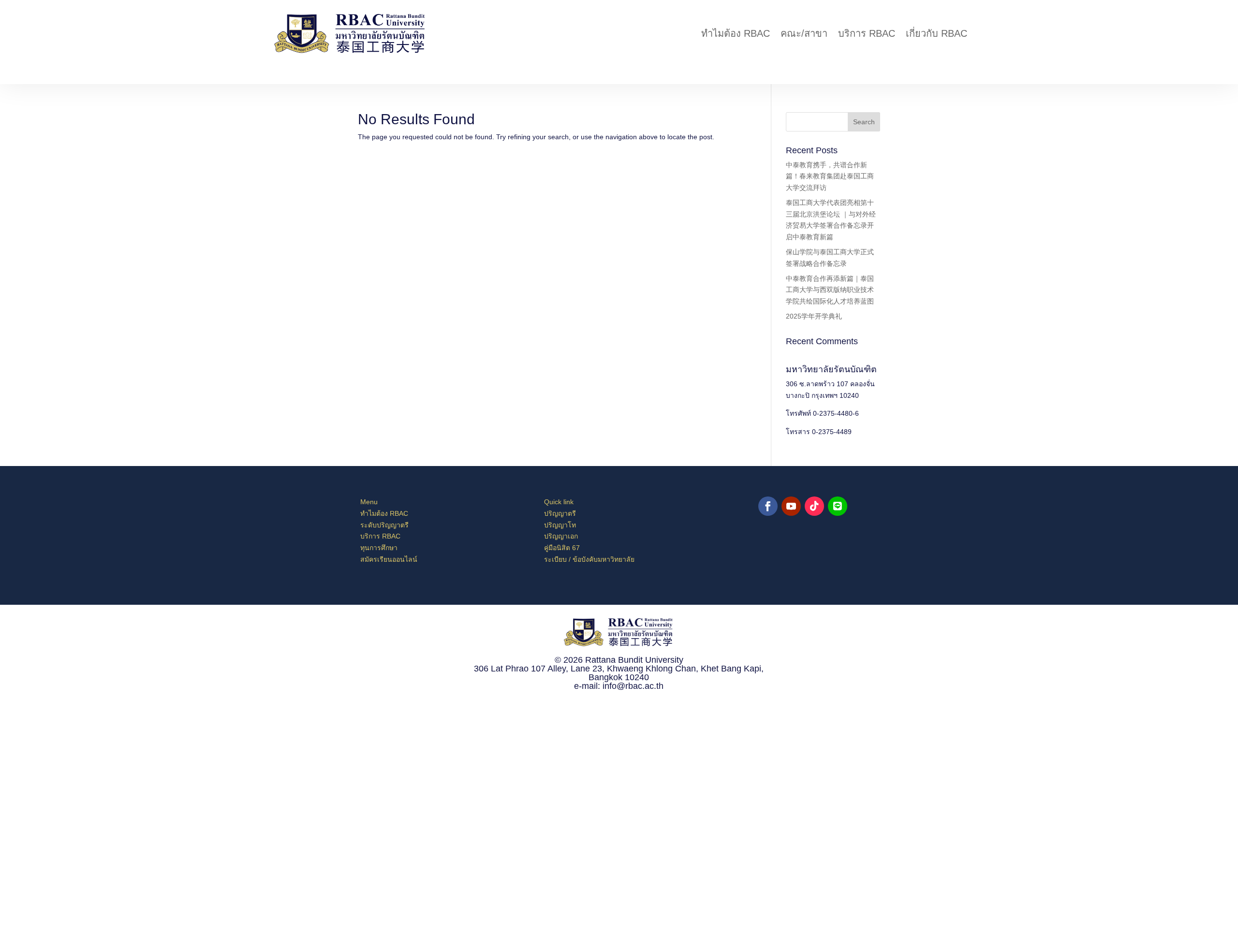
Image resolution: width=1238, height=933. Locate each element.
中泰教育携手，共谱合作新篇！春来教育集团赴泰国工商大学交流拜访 (830, 176)
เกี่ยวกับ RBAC (936, 33)
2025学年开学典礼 (814, 316)
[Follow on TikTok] (814, 506)
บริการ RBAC (866, 33)
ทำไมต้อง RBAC (735, 33)
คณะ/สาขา (804, 33)
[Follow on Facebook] (768, 506)
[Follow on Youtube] (791, 506)
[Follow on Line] (837, 506)
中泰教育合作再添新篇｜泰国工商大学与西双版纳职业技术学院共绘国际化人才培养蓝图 (830, 290)
